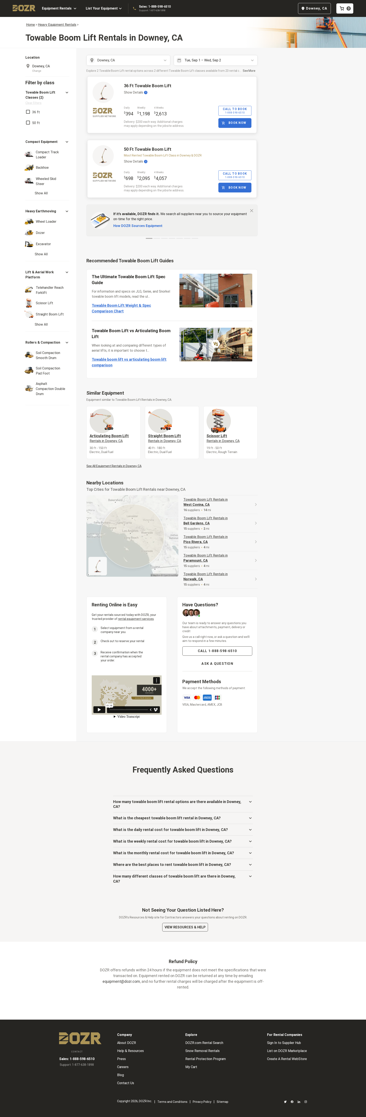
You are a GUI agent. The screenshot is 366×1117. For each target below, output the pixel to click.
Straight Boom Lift (164, 438)
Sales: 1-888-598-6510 (155, 6)
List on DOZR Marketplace (287, 1051)
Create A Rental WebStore (287, 1059)
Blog (120, 1075)
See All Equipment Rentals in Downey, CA (113, 466)
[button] (47, 97)
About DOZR (126, 1043)
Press (121, 1059)
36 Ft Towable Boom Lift (147, 85)
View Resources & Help (185, 927)
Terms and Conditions (172, 1101)
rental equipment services (136, 619)
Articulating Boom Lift (109, 438)
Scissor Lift (223, 438)
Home (30, 25)
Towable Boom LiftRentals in (205, 502)
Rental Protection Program (205, 1059)
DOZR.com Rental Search (204, 1043)
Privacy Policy (202, 1101)
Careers (123, 1067)
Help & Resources (130, 1051)
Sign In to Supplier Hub (284, 1043)
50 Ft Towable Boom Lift (147, 149)
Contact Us (125, 1083)
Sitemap (222, 1101)
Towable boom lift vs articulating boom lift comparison (129, 362)
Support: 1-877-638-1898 (152, 10)
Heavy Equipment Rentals (57, 25)
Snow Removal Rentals (202, 1051)
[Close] (251, 210)
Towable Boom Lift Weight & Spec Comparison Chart (121, 308)
